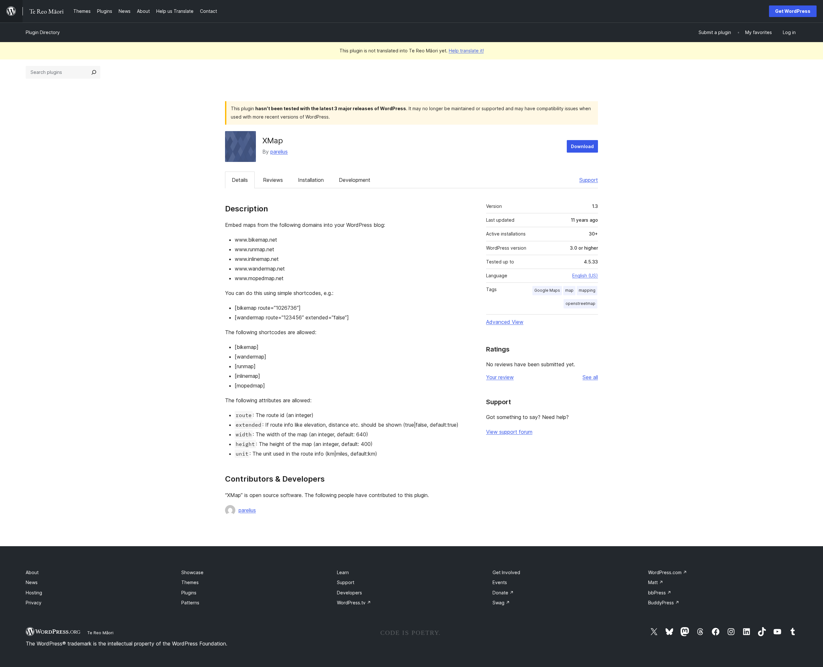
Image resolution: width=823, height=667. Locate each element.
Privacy (33, 602)
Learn (343, 572)
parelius (279, 151)
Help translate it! (466, 50)
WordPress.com (667, 572)
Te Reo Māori (100, 632)
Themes (190, 582)
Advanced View (504, 322)
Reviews (273, 180)
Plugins (188, 592)
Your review (500, 377)
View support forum (509, 432)
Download (582, 146)
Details (240, 180)
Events (500, 582)
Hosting (34, 592)
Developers (349, 592)
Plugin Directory (43, 32)
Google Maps (547, 290)
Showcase (192, 572)
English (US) (585, 275)
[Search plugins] (93, 72)
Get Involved (506, 572)
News (32, 582)
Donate (503, 592)
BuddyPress (663, 602)
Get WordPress (792, 11)
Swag (501, 602)
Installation (311, 180)
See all (590, 377)
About (32, 572)
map (569, 290)
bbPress (659, 592)
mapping (587, 290)
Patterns (190, 602)
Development (354, 180)
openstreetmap (580, 303)
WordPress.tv (354, 602)
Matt (655, 582)
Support (588, 180)
